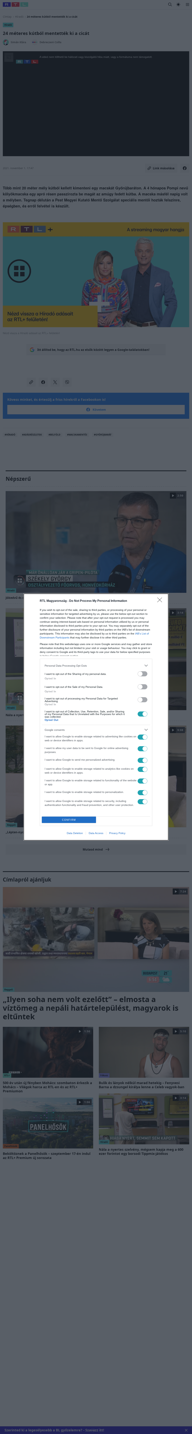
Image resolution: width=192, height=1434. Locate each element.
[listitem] (96, 666)
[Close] (160, 601)
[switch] (142, 673)
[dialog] (96, 717)
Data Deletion (75, 833)
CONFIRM (69, 819)
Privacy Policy (117, 833)
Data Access (96, 833)
